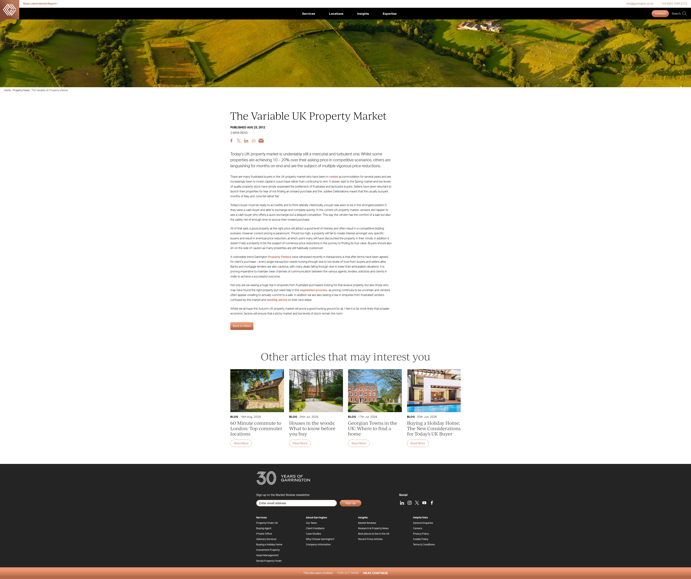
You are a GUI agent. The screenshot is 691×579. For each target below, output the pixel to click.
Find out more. (348, 573)
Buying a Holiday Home (269, 544)
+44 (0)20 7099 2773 (674, 3)
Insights (363, 13)
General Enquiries (423, 523)
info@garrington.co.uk (639, 3)
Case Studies (313, 534)
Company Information (318, 544)
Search (676, 13)
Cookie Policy (420, 539)
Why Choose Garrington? (320, 539)
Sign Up (350, 503)
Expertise (390, 13)
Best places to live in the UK (373, 534)
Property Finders (279, 257)
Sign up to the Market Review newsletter (283, 495)
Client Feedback (315, 528)
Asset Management (267, 555)
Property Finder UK (267, 523)
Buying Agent (263, 528)
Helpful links (420, 517)
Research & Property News (373, 528)
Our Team (311, 523)
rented (333, 176)
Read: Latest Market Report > (40, 4)
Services (308, 13)
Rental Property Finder (269, 561)
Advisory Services (266, 539)
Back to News (242, 326)
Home (7, 90)
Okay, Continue (375, 573)
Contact (660, 13)
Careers (417, 528)
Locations (336, 13)
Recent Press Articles (370, 539)
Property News (21, 90)
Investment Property (268, 550)
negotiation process (313, 290)
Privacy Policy (421, 534)
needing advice (277, 299)
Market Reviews (367, 523)
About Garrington (316, 517)
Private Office (264, 534)
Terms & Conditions (424, 544)
